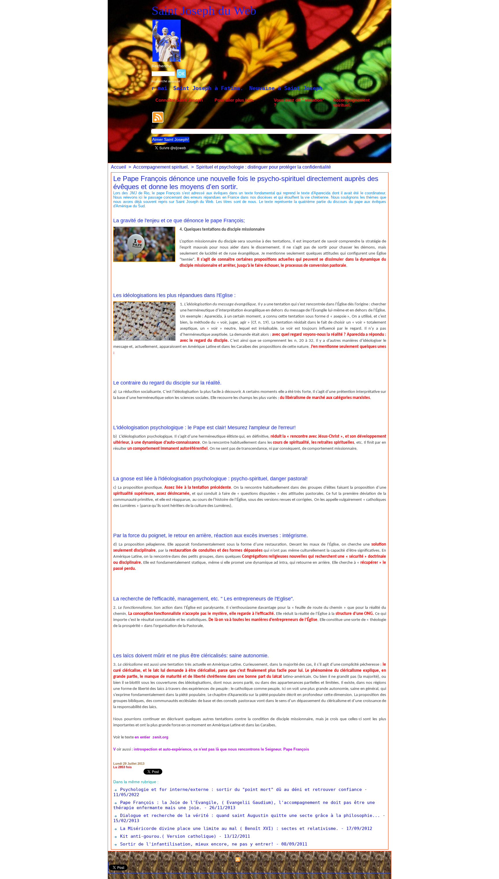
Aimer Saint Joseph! (170, 139)
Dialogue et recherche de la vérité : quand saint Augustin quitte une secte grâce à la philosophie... (249, 815)
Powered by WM (271, 859)
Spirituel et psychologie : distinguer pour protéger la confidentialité (263, 167)
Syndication (249, 859)
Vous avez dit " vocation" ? (299, 102)
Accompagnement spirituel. (351, 102)
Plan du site (225, 859)
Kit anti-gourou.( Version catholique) (167, 836)
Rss (155, 126)
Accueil (118, 167)
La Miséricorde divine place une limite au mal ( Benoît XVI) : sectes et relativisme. (228, 828)
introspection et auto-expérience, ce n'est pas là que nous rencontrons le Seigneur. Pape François (221, 749)
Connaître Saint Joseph (179, 100)
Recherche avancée (166, 81)
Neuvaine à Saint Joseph (223, 88)
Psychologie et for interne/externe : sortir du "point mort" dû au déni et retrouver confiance (240, 789)
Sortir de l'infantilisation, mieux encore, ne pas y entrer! (195, 844)
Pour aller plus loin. (234, 100)
